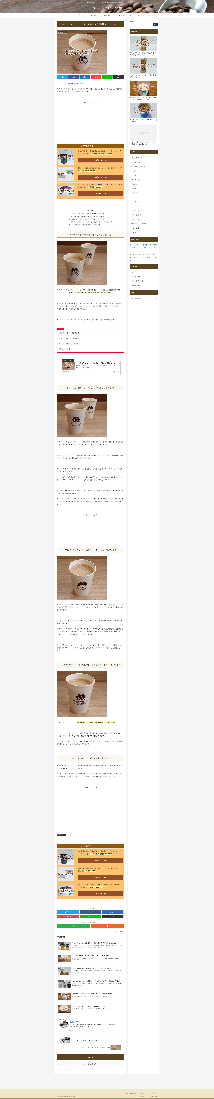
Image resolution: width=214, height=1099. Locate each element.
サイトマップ (124, 1093)
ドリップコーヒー (137, 158)
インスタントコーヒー (138, 162)
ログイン (134, 272)
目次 (88, 210)
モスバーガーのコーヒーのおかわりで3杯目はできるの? (87, 216)
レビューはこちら (101, 160)
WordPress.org (136, 285)
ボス (134, 171)
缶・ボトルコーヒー (138, 166)
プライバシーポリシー (152, 1093)
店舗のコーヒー (62, 834)
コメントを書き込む (90, 1064)
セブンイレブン (138, 210)
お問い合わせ (140, 1093)
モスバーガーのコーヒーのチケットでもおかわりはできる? (88, 219)
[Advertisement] (90, 121)
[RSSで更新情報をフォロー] (107, 926)
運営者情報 (133, 1093)
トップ (117, 1093)
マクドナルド (137, 206)
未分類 (133, 232)
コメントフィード (137, 281)
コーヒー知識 (135, 180)
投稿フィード (135, 276)
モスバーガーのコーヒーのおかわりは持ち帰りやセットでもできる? (91, 222)
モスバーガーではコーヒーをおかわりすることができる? (88, 213)
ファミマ (136, 202)
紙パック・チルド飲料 (138, 224)
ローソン (136, 219)
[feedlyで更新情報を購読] (73, 926)
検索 (131, 21)
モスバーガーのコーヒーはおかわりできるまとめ (85, 224)
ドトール (136, 197)
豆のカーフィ (75, 1022)
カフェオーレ (137, 228)
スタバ (135, 193)
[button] (156, 298)
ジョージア (137, 175)
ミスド (135, 188)
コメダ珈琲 (137, 215)
